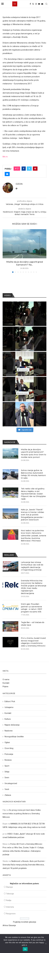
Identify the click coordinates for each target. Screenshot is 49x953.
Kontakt (6, 683)
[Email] (42, 4)
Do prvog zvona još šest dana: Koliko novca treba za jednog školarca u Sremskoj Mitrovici (22, 813)
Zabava (8, 795)
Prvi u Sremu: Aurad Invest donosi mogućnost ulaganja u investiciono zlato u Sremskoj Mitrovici (33, 642)
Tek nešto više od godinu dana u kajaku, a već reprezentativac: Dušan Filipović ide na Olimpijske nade (33, 493)
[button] (5, 251)
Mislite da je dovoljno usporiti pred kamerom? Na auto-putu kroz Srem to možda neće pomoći (33, 453)
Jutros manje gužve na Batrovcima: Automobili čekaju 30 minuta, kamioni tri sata (33, 474)
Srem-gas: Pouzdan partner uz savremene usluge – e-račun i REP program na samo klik (31, 608)
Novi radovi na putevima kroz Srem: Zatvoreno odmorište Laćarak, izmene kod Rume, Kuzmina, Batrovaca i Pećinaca (33, 535)
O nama (6, 679)
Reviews (8, 760)
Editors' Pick (10, 701)
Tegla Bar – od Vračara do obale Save (32, 623)
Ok (25, 949)
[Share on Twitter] (29, 168)
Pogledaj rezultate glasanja (24, 922)
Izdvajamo (9, 707)
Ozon (19, 184)
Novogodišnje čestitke (14, 736)
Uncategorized (11, 783)
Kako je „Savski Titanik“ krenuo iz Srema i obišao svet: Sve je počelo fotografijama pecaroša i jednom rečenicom (32, 514)
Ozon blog (9, 748)
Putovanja (9, 754)
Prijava (5, 686)
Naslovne (9, 731)
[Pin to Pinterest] (35, 168)
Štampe (9, 887)
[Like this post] (18, 168)
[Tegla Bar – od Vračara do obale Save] (10, 626)
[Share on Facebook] (24, 168)
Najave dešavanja (12, 725)
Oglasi (7, 742)
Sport (7, 766)
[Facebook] (30, 4)
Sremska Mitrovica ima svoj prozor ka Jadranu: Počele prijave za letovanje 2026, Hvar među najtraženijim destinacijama (33, 587)
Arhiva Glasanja (9, 925)
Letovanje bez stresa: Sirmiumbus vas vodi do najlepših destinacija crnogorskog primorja (32, 566)
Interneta (10, 907)
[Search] (46, 4)
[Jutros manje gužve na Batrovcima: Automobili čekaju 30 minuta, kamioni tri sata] (10, 474)
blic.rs (5, 156)
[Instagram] (36, 4)
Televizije (10, 894)
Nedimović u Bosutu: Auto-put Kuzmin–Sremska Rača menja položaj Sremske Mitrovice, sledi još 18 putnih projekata (24, 864)
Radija (8, 900)
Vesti (7, 789)
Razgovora (10, 913)
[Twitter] (33, 4)
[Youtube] (39, 4)
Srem (7, 777)
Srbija (7, 772)
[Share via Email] (7, 174)
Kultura (8, 719)
